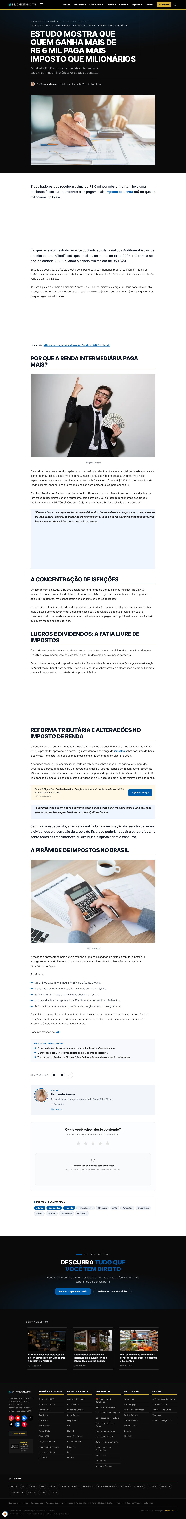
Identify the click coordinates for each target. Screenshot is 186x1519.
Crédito (110, 4)
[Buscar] (174, 4)
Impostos (136, 4)
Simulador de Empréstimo (107, 1442)
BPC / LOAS (44, 1425)
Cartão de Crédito (75, 1410)
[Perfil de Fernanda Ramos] (33, 84)
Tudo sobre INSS (46, 1399)
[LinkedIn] (17, 1424)
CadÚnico (43, 1415)
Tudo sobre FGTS (47, 1404)
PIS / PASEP (44, 1436)
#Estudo (69, 1208)
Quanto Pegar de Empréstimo (103, 1448)
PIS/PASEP (138, 1486)
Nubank (70, 1431)
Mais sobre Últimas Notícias (112, 1291)
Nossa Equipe (130, 1404)
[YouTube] (17, 1418)
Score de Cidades (160, 1404)
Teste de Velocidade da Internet (140, 1503)
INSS (24, 1486)
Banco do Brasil (74, 1441)
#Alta (114, 1208)
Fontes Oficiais (130, 1425)
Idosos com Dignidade (162, 1420)
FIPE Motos (101, 1460)
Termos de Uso (131, 1420)
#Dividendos (54, 1208)
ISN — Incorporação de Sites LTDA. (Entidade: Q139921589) (45, 1514)
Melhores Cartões (104, 1466)
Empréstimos (73, 1404)
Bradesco (71, 1447)
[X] (30, 1418)
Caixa (42, 1492)
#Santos (51, 1213)
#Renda (39, 1208)
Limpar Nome (73, 1420)
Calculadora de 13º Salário (107, 1418)
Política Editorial (131, 1415)
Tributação (83, 21)
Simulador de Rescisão (106, 1407)
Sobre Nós (129, 1399)
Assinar (165, 4)
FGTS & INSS (95, 4)
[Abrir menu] (41, 4)
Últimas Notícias (50, 21)
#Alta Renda (66, 1213)
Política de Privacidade (134, 1410)
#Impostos (127, 1208)
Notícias (66, 4)
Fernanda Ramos (48, 84)
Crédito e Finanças (75, 1399)
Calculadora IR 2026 (104, 1436)
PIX (68, 1425)
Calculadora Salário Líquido (108, 1412)
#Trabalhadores (85, 1208)
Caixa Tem (43, 1420)
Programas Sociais (47, 1441)
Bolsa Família (44, 1410)
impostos (119, 751)
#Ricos (39, 1213)
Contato (127, 1431)
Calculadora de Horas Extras (105, 1424)
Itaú (69, 1452)
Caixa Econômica (74, 1436)
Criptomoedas (17, 1492)
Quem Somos (14, 1503)
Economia (165, 1486)
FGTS (33, 1486)
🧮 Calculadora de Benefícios (104, 1400)
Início (34, 21)
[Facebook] (24, 1418)
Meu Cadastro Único (161, 1410)
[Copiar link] (70, 1075)
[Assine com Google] (93, 1177)
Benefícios (79, 4)
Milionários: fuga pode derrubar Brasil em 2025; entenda (77, 345)
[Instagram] (11, 1418)
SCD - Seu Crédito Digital (163, 1399)
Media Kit (128, 1436)
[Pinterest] (24, 1424)
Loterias (149, 4)
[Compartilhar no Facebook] (62, 1075)
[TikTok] (11, 1424)
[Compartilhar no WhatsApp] (54, 1075)
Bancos (122, 4)
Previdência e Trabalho (49, 1447)
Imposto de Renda (119, 192)
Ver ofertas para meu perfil (73, 1291)
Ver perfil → (56, 1109)
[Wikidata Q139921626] (45, 1511)
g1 (57, 1032)
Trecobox (156, 1415)
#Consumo (82, 1213)
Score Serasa (73, 1415)
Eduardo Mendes (170, 1511)
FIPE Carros (101, 1455)
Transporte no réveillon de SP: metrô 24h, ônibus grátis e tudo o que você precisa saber (83, 1057)
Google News (19, 1433)
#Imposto (102, 1208)
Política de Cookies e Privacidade (59, 1503)
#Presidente (143, 1208)
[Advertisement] (93, 224)
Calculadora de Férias (105, 1431)
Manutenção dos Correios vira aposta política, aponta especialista (72, 1052)
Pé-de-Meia (44, 1431)
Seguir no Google (140, 792)
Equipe (25, 1503)
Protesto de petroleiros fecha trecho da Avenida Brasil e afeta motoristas (76, 1048)
